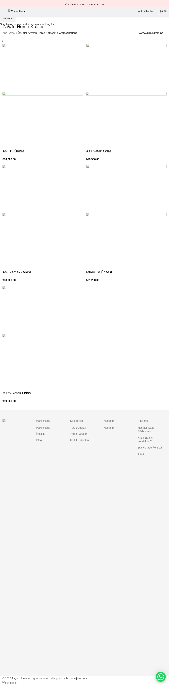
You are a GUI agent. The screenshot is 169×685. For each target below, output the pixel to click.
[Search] (131, 11)
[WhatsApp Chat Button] (161, 677)
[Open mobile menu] (4, 11)
